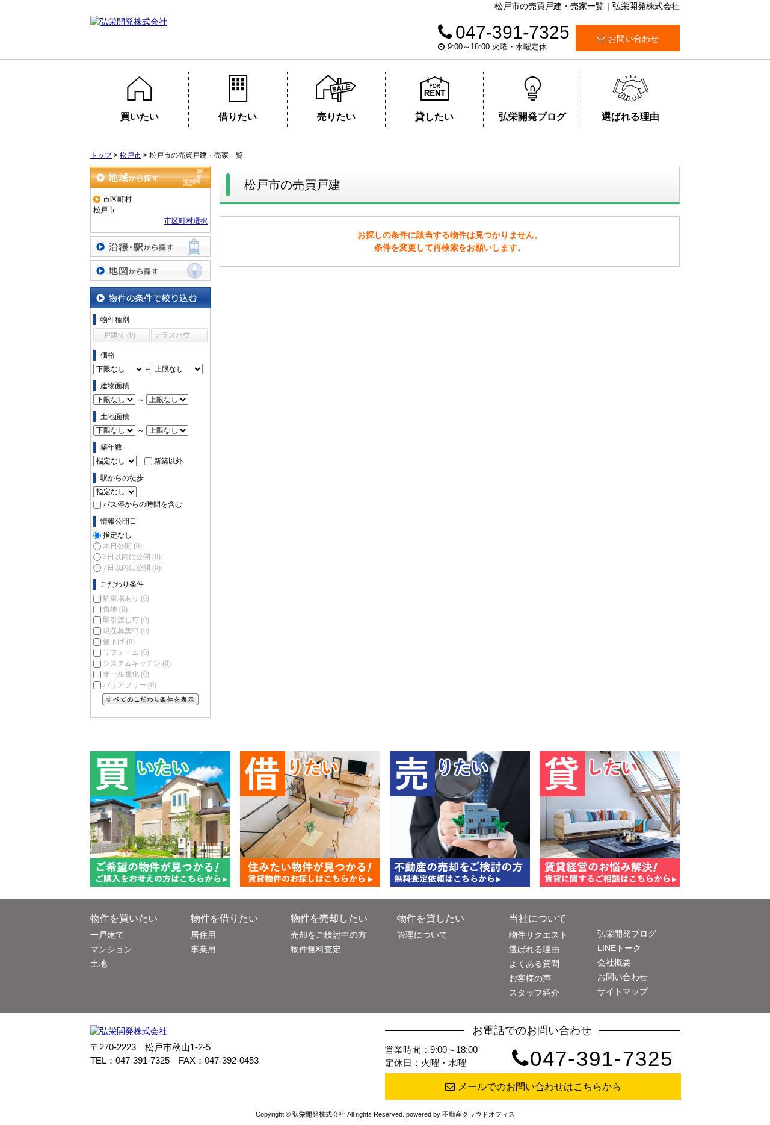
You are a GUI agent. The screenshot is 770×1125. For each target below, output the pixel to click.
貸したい (434, 116)
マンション (111, 949)
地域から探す (150, 177)
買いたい (139, 116)
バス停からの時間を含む (142, 504)
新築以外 (168, 461)
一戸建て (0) (115, 335)
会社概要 (614, 962)
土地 (98, 963)
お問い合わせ (633, 38)
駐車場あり (126, 598)
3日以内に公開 (132, 557)
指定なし (117, 535)
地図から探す (150, 270)
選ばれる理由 (630, 116)
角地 (115, 609)
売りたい (336, 116)
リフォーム (126, 652)
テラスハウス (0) (172, 336)
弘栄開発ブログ (532, 116)
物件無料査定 (316, 949)
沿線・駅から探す (150, 246)
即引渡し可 (126, 620)
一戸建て (107, 935)
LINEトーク (619, 948)
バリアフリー (129, 685)
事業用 (203, 949)
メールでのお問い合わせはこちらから (539, 1087)
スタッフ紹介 (534, 992)
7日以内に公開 (132, 567)
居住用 (203, 935)
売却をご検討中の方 (328, 935)
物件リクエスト (538, 935)
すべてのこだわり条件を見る (150, 699)
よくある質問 (534, 963)
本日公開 (122, 546)
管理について (422, 935)
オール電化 (126, 674)
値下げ (119, 641)
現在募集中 (126, 631)
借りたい (237, 116)
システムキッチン (137, 663)
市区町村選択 (186, 221)
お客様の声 (530, 978)
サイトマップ (622, 991)
